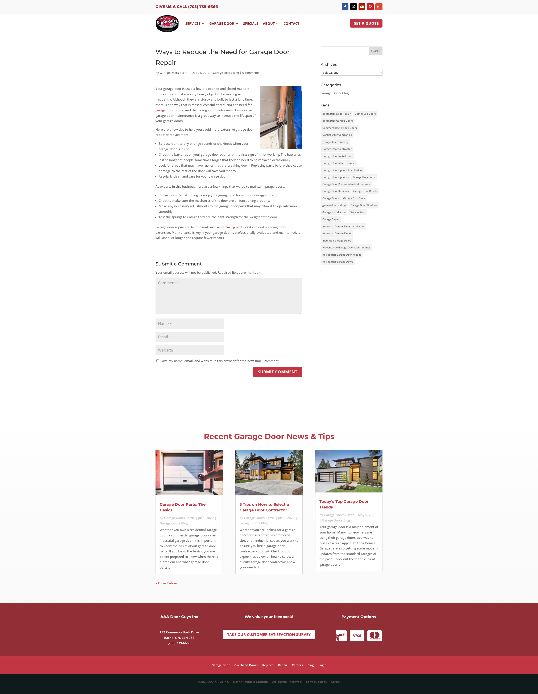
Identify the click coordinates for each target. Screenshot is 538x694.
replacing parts (232, 227)
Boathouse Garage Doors (337, 120)
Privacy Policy (317, 682)
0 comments (251, 73)
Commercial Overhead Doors (339, 128)
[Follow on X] (353, 6)
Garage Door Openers (335, 177)
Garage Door (221, 23)
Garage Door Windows (364, 205)
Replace (267, 665)
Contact (291, 23)
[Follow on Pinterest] (370, 6)
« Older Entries (167, 583)
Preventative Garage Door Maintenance (346, 247)
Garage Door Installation (337, 156)
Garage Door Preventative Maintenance (346, 184)
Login (322, 665)
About (269, 23)
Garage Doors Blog (226, 73)
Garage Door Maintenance (338, 163)
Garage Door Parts (364, 177)
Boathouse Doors (365, 113)
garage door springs (334, 205)
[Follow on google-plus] (378, 6)
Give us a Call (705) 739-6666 (187, 6)
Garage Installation (334, 212)
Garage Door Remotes (335, 191)
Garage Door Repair (365, 191)
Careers (297, 665)
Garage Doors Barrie (174, 73)
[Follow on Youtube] (362, 6)
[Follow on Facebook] (345, 6)
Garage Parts (358, 212)
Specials (250, 23)
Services (192, 23)
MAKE (335, 682)
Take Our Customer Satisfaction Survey (269, 634)
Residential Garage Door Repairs (341, 254)
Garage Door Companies (337, 135)
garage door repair (169, 110)
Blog (310, 665)
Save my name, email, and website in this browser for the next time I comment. (220, 361)
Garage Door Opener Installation (342, 170)
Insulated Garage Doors (336, 240)
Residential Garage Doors (337, 261)
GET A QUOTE (366, 23)
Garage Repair (331, 219)
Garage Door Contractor (337, 149)
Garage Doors (330, 198)
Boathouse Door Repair (336, 113)
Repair (282, 665)
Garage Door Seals (354, 198)
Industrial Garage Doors (336, 233)
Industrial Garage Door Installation (343, 226)
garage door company (335, 142)
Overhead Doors (246, 665)
